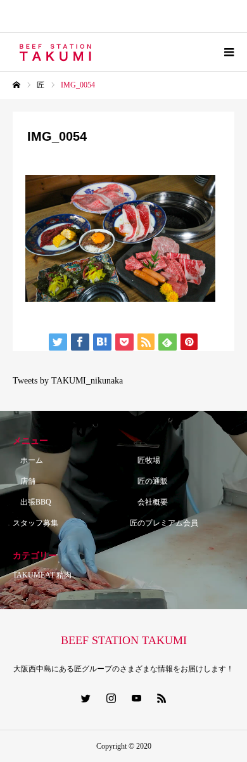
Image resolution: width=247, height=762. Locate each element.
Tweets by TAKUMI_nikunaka (68, 380)
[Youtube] (136, 698)
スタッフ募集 (35, 523)
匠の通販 (149, 481)
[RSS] (161, 698)
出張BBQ (32, 502)
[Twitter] (85, 698)
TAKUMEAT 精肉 (42, 575)
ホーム (28, 460)
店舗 (24, 481)
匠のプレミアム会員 (164, 523)
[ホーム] (16, 85)
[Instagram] (110, 698)
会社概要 (149, 502)
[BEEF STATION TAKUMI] (56, 52)
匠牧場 (145, 460)
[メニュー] (228, 52)
